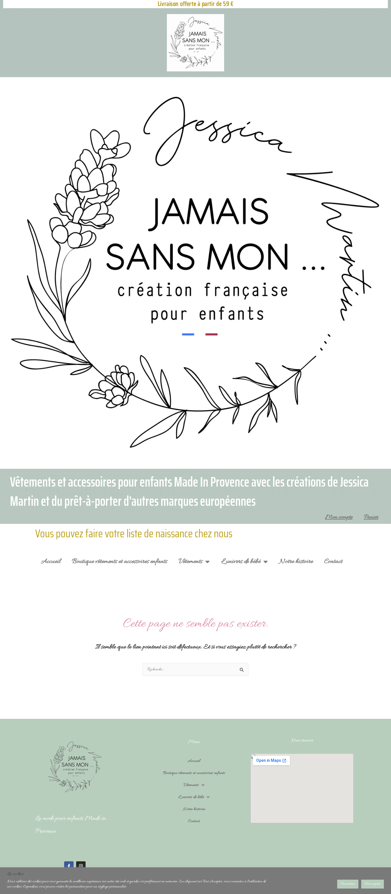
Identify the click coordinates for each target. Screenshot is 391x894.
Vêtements (190, 561)
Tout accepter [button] (372, 884)
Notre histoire (296, 561)
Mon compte (338, 517)
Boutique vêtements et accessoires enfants (119, 561)
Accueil (50, 561)
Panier (371, 517)
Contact (333, 561)
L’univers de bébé (240, 561)
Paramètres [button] (348, 884)
